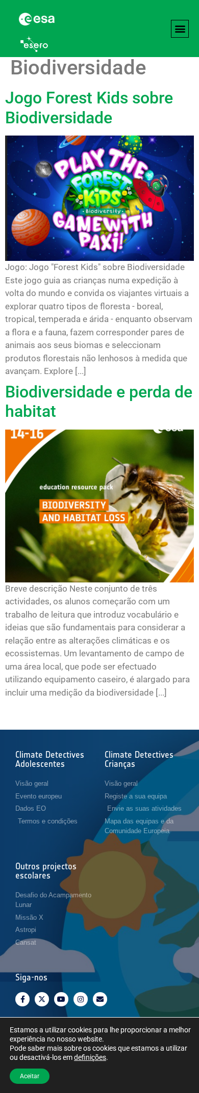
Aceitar (29, 1076)
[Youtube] (61, 999)
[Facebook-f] (22, 999)
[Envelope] (100, 999)
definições (90, 1057)
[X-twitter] (42, 999)
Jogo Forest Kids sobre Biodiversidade (89, 107)
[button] (180, 29)
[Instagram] (80, 999)
